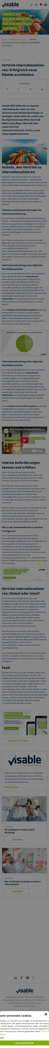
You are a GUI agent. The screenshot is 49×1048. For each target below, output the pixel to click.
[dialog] (24, 1029)
